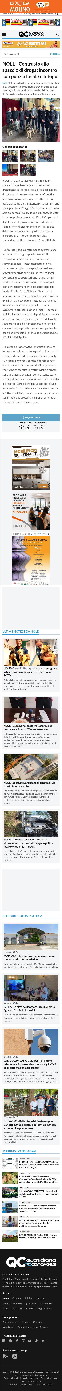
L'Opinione (17, 1308)
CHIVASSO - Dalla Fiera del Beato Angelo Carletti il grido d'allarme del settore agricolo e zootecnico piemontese (30, 1124)
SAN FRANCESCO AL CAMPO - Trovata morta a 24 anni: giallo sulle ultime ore (38, 1236)
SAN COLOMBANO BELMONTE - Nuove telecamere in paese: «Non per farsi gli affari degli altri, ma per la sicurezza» (30, 1064)
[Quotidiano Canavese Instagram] (23, 1340)
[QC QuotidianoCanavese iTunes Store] (15, 1356)
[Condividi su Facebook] (21, 427)
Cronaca (16, 1298)
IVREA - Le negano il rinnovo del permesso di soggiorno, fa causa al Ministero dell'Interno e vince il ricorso (39, 1223)
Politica (55, 54)
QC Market (46, 1303)
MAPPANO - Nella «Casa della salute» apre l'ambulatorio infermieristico (29, 957)
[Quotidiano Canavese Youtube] (29, 1340)
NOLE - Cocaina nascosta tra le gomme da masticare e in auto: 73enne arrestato (28, 727)
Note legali (8, 1327)
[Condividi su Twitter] (28, 427)
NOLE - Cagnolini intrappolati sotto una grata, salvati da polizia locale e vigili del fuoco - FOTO (30, 672)
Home (5, 1298)
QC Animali (31, 1303)
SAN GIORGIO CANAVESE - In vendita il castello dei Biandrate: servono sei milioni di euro (38, 1194)
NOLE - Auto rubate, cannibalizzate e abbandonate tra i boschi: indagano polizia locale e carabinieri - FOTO (28, 843)
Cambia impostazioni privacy (33, 1327)
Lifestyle (40, 1298)
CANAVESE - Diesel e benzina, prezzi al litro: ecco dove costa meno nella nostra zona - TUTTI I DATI (37, 1208)
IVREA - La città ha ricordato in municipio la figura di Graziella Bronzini (29, 1008)
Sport (5, 1308)
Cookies (37, 1322)
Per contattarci (10, 1322)
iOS (44, 1286)
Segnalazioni (44, 1308)
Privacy (26, 1322)
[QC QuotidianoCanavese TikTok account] (36, 1340)
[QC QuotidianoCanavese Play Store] (5, 1356)
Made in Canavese (12, 1303)
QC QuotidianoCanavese (31, 1372)
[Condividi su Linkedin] (35, 427)
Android (52, 1286)
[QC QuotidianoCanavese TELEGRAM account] (42, 1340)
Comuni (30, 1308)
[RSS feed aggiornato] (3, 1340)
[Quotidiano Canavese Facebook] (16, 1340)
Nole (4, 82)
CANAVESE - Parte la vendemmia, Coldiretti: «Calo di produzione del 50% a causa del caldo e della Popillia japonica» (38, 1179)
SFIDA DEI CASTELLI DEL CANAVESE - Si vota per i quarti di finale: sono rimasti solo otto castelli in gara (39, 1165)
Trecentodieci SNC (24, 1384)
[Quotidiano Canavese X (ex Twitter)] (10, 1340)
